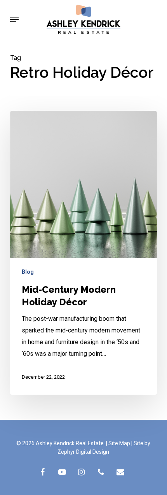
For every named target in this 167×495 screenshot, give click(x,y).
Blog (28, 272)
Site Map (119, 443)
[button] (14, 19)
